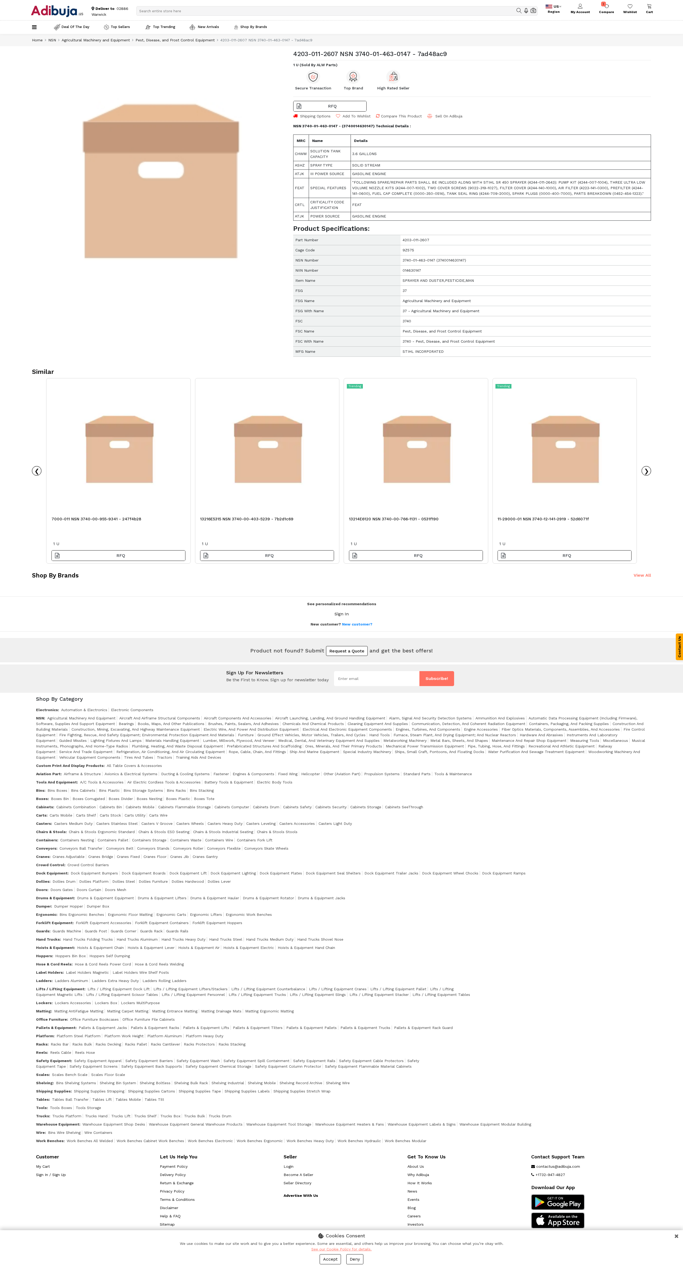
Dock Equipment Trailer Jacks (391, 873)
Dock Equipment (51, 873)
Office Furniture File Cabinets (148, 1019)
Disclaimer (169, 1208)
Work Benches (49, 1141)
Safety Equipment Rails (314, 1061)
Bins (40, 790)
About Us (415, 1166)
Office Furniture (51, 1019)
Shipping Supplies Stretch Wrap (302, 1091)
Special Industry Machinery (367, 752)
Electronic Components (132, 710)
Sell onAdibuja (448, 116)
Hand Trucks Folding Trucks (88, 939)
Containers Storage (149, 840)
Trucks (42, 1116)
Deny (355, 1259)
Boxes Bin (60, 799)
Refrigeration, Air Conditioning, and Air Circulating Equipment (170, 752)
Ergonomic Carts (171, 914)
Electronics (47, 710)
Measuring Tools (584, 740)
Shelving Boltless (155, 1083)
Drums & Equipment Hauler (214, 898)
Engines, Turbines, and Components (428, 729)
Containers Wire (219, 840)
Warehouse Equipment (57, 1124)
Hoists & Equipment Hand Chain (306, 947)
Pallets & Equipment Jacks (103, 1028)
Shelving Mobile (262, 1083)
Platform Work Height (124, 1036)
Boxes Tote (204, 799)
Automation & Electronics (84, 710)
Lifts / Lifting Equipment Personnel (193, 994)
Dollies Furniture (153, 881)
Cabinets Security (331, 807)
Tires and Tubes (138, 757)
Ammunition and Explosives (500, 718)
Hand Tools (379, 735)
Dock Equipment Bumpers (94, 873)
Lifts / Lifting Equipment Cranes (338, 989)
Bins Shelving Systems (76, 1083)
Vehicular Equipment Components (89, 757)
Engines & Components (253, 774)
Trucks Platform (66, 1116)
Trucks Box (170, 1116)
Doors (41, 890)
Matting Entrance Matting (174, 1011)
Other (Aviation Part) (342, 774)
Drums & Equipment (55, 898)
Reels (41, 1052)
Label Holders (49, 972)
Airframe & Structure (82, 774)
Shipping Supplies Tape (200, 1091)
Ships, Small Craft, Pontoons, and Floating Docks (439, 752)
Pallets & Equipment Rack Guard (423, 1028)
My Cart (43, 1166)
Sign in (342, 613)
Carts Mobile (61, 815)
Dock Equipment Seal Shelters (333, 873)
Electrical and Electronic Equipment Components (347, 729)
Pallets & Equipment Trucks (365, 1028)
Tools (41, 1108)
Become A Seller (298, 1175)
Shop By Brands (253, 27)
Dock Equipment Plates (281, 873)
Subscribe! (437, 678)
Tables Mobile (128, 1099)
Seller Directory (297, 1183)
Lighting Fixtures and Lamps (116, 740)
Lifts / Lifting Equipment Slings (318, 994)
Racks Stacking (232, 1044)
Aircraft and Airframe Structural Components (159, 718)
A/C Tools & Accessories (102, 782)
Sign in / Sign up (51, 1175)
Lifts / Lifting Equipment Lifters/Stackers (190, 989)
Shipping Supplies (53, 1091)
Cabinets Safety (297, 807)
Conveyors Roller (188, 848)
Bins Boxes (57, 790)
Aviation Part (48, 774)
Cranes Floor (155, 856)
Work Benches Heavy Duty (310, 1141)
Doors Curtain (89, 890)
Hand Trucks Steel (225, 939)
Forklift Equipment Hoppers (217, 923)
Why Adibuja (418, 1175)
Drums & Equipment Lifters (162, 898)
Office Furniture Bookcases (94, 1019)
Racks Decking (108, 1044)
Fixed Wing (287, 774)
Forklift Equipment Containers (162, 923)
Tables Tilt (154, 1099)
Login (288, 1166)
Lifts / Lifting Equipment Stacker (379, 994)
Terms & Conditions (177, 1199)
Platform (44, 1036)
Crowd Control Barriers (88, 865)
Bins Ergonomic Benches (81, 914)
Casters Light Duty (335, 823)
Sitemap (167, 1224)
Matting (43, 1011)
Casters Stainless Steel (117, 823)
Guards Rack (151, 931)
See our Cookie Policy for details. (341, 1249)
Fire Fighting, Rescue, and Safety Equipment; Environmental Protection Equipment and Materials (146, 735)
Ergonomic (46, 914)
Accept (330, 1259)
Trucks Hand (96, 1116)
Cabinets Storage (365, 807)
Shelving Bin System (118, 1083)
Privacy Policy (172, 1191)
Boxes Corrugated (89, 799)
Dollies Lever (219, 881)
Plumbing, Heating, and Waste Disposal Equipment (177, 746)
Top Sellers (120, 27)
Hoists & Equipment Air (199, 947)
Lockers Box (106, 1003)
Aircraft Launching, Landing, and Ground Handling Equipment (330, 718)
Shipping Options (315, 116)
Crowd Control (50, 865)
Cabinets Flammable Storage (184, 807)
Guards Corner (123, 931)
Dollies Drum (64, 881)
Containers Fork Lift (254, 840)
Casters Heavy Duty (225, 823)
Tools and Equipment (56, 782)
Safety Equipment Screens (94, 1066)
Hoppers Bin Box (70, 956)
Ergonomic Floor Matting (130, 914)
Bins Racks (176, 790)
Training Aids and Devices (198, 757)
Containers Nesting (77, 840)
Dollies (42, 881)
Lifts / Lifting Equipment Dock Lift (119, 989)
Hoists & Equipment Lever (151, 947)
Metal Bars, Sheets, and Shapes (459, 740)
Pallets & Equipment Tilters (258, 1028)
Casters (43, 823)
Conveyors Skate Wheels (266, 848)
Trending (354, 386)
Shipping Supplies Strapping (99, 1091)
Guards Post (96, 931)
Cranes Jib (179, 856)
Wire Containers (98, 1132)
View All (642, 575)
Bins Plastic (109, 790)
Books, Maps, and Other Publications (171, 724)
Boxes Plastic (178, 799)
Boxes (42, 799)
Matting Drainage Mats (221, 1011)
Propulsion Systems (382, 774)
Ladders (43, 981)
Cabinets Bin (111, 807)
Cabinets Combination (76, 807)
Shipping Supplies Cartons (151, 1091)
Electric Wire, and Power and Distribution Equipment (251, 729)
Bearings (126, 724)
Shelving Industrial (228, 1083)
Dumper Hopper (68, 906)
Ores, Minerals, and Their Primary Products (343, 746)
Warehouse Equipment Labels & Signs (422, 1124)
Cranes (42, 856)
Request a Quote (346, 651)
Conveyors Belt (119, 848)
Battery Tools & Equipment (228, 782)
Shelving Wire (338, 1083)
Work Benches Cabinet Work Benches (150, 1141)
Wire (40, 1132)
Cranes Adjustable (69, 856)
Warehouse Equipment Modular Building (495, 1124)
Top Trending (164, 27)
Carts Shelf (86, 815)
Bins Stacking (202, 790)
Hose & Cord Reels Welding (159, 964)
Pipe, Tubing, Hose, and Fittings (496, 746)
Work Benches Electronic (210, 1141)
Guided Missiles (73, 740)
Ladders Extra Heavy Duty (115, 981)
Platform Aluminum (164, 1036)
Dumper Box (98, 906)
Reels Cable (60, 1052)
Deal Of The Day (75, 27)
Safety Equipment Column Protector (288, 1066)
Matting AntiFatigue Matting (78, 1011)
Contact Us (679, 647)
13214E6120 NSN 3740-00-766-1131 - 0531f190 (394, 519)
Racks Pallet (136, 1044)
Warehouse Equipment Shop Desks (113, 1124)
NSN (52, 40)
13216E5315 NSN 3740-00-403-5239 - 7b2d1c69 (246, 519)
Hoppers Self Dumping (109, 956)
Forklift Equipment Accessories (103, 923)
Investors (415, 1224)
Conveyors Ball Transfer (80, 848)
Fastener (221, 774)
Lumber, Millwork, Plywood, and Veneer (239, 740)
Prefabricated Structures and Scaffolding (264, 746)
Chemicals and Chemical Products (313, 724)
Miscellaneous (615, 740)
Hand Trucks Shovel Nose (320, 939)
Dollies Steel (123, 881)
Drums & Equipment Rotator (268, 898)
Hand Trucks (48, 939)
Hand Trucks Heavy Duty (183, 939)
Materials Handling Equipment (172, 740)
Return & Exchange (177, 1183)
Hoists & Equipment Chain (100, 947)
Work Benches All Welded (90, 1141)
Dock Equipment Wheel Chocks (450, 873)
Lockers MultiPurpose (140, 1003)
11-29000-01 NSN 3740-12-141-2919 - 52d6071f (543, 519)
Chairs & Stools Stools (277, 832)
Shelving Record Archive (301, 1083)
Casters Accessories (297, 823)
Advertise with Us (301, 1195)
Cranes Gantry (205, 856)
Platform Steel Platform (79, 1036)
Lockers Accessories (73, 1003)
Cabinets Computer (232, 807)
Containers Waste (185, 840)
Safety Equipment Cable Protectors (371, 1061)
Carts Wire (158, 815)
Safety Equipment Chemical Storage (218, 1066)
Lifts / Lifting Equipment (60, 989)
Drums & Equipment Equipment (105, 898)
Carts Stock (110, 815)
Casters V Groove (157, 823)
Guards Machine (67, 931)
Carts (41, 815)
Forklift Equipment (54, 923)
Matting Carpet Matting (127, 1011)
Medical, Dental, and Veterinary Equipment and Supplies (329, 740)
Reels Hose (85, 1052)
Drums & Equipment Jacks (321, 898)
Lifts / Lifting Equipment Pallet (398, 989)
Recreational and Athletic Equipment (562, 746)
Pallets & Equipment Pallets (311, 1028)
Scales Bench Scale (70, 1074)
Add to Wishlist (356, 116)
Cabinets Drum (266, 807)
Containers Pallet (113, 840)
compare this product (401, 116)
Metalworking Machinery (405, 740)
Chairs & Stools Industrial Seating (223, 832)
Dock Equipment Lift (188, 873)
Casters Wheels (190, 823)
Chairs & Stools (51, 832)
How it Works (419, 1183)
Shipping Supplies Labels (247, 1091)
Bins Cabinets (83, 790)
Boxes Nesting (149, 799)
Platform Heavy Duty (204, 1036)
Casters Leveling (261, 823)
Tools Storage (88, 1108)
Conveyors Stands (153, 848)
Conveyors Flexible (224, 848)
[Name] (519, 11)
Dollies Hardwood (188, 881)
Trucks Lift (120, 1116)
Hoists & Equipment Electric (248, 947)
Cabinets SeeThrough (404, 807)
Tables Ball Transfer (70, 1099)
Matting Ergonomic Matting (269, 1011)
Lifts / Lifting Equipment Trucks (257, 994)
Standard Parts (417, 774)
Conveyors (46, 848)
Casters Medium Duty (73, 823)
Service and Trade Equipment (86, 752)
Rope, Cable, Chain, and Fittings (257, 752)
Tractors (164, 757)
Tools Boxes (61, 1108)
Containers (46, 840)
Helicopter (310, 774)
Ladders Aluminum (71, 981)
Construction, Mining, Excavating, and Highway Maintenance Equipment (136, 729)
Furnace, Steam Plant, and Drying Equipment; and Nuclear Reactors (455, 735)
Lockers (43, 1003)
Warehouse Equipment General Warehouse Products (196, 1124)
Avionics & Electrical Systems (131, 774)
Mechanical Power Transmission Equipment (425, 746)
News (412, 1191)
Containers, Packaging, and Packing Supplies (569, 724)
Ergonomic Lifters (206, 914)
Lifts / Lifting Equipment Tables (441, 994)
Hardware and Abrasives (541, 735)
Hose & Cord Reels (54, 964)
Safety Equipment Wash (198, 1061)
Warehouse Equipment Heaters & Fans (349, 1124)
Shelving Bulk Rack (191, 1083)
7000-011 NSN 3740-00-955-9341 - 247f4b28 (96, 519)
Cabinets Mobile (140, 807)
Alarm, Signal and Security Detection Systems (430, 718)
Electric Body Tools (274, 782)
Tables (42, 1099)
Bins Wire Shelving (64, 1132)
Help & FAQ (170, 1216)
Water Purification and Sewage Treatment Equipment (536, 752)
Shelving (44, 1083)
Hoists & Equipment (55, 947)
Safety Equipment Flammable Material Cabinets (368, 1066)
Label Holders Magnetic (87, 972)
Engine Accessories (481, 729)
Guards (42, 931)
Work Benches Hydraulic (359, 1141)
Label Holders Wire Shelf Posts (141, 972)
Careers (414, 1216)
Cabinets (44, 807)
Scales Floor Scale (108, 1074)
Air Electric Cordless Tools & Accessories (164, 782)
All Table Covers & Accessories (134, 765)
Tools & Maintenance (453, 774)
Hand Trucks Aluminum (137, 939)
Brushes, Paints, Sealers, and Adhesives (243, 724)
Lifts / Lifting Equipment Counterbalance (268, 989)
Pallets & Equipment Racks (155, 1028)
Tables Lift (102, 1099)
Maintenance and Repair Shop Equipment (529, 740)
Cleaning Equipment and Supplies (378, 724)
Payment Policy (174, 1166)
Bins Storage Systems (143, 790)
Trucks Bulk (194, 1116)
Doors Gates (61, 890)
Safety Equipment (53, 1061)
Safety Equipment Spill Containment (256, 1061)
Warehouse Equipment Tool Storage (278, 1124)
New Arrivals (208, 27)
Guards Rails (177, 931)
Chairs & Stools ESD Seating (163, 832)
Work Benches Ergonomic (260, 1141)
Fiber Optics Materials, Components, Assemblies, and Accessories (561, 729)
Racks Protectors (199, 1044)
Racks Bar (60, 1044)
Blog (411, 1208)
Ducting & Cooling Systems (185, 774)
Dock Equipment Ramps (504, 873)
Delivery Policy (173, 1175)
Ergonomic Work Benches (249, 914)
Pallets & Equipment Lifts (206, 1028)
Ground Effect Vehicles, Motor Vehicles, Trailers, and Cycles (311, 735)
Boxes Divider (121, 799)
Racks (41, 1044)
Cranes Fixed (128, 856)
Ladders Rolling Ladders (164, 981)
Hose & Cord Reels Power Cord (103, 964)
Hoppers (44, 956)
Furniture (246, 735)
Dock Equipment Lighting (233, 873)
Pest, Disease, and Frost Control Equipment (175, 40)
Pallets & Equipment (56, 1028)
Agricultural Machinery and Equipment (96, 40)
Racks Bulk (82, 1044)
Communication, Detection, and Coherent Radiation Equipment (468, 724)
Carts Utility (135, 815)
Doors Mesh (115, 890)
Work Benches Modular (405, 1141)
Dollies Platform (94, 881)
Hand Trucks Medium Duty (269, 939)
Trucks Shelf (145, 1116)
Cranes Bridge (100, 856)
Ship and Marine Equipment (314, 752)
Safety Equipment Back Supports (151, 1066)
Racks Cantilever (165, 1044)
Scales (42, 1074)
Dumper (43, 906)
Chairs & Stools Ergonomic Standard (102, 832)
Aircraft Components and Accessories (237, 718)
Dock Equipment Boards (144, 873)
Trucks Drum (220, 1116)
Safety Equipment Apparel (98, 1061)
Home (37, 40)
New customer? (357, 624)
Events (413, 1199)
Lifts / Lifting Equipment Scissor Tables (122, 994)
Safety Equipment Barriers (149, 1061)
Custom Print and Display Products (70, 765)
